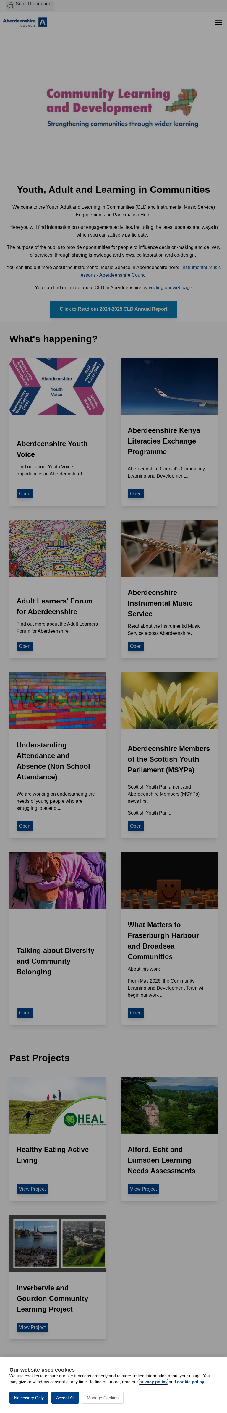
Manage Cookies (103, 1397)
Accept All (65, 1397)
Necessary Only (29, 1397)
